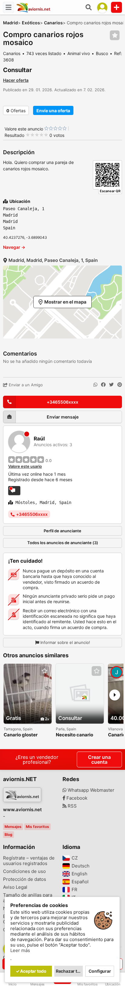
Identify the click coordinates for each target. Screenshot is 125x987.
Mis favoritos (37, 826)
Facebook (76, 798)
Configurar (100, 971)
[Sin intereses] (46, 128)
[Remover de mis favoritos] (115, 35)
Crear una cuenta (99, 759)
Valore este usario (25, 466)
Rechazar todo (69, 971)
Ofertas (15, 110)
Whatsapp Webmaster (90, 790)
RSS (71, 806)
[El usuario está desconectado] (14, 490)
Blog (8, 834)
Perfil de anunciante (62, 530)
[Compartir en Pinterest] (119, 384)
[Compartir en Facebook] (103, 384)
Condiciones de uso (24, 871)
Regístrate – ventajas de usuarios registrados (29, 860)
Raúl (39, 439)
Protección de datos (24, 879)
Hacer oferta (16, 80)
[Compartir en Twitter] (111, 384)
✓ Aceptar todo (31, 971)
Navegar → (14, 247)
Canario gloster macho (21, 735)
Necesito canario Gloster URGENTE (75, 735)
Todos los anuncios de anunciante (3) (62, 542)
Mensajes (13, 826)
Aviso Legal (15, 887)
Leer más (20, 950)
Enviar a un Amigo (25, 384)
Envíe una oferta (53, 110)
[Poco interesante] (48, 128)
